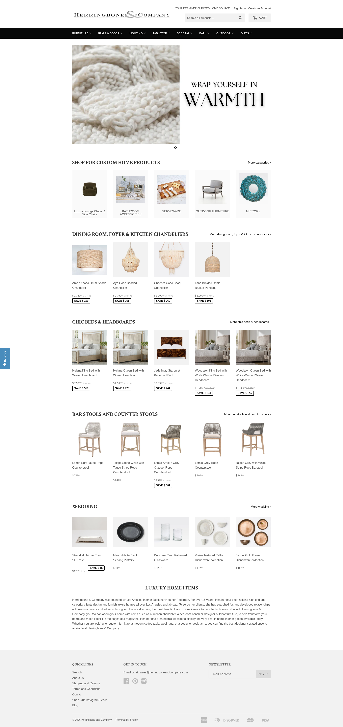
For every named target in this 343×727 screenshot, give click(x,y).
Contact (77, 694)
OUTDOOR (223, 33)
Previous (80, 94)
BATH (203, 33)
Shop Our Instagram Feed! (89, 700)
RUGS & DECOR (109, 33)
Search (77, 672)
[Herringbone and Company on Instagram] (144, 682)
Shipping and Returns (86, 683)
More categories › (259, 162)
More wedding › (261, 506)
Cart (262, 17)
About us (78, 678)
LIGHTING (136, 33)
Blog (75, 705)
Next (262, 94)
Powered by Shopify (127, 719)
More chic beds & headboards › (250, 322)
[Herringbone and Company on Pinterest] (135, 682)
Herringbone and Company (96, 719)
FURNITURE (80, 33)
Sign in (238, 8)
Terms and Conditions (86, 688)
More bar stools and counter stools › (247, 414)
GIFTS (245, 33)
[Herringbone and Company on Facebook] (126, 682)
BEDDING (183, 33)
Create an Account (259, 8)
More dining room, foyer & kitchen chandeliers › (240, 234)
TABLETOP (160, 33)
